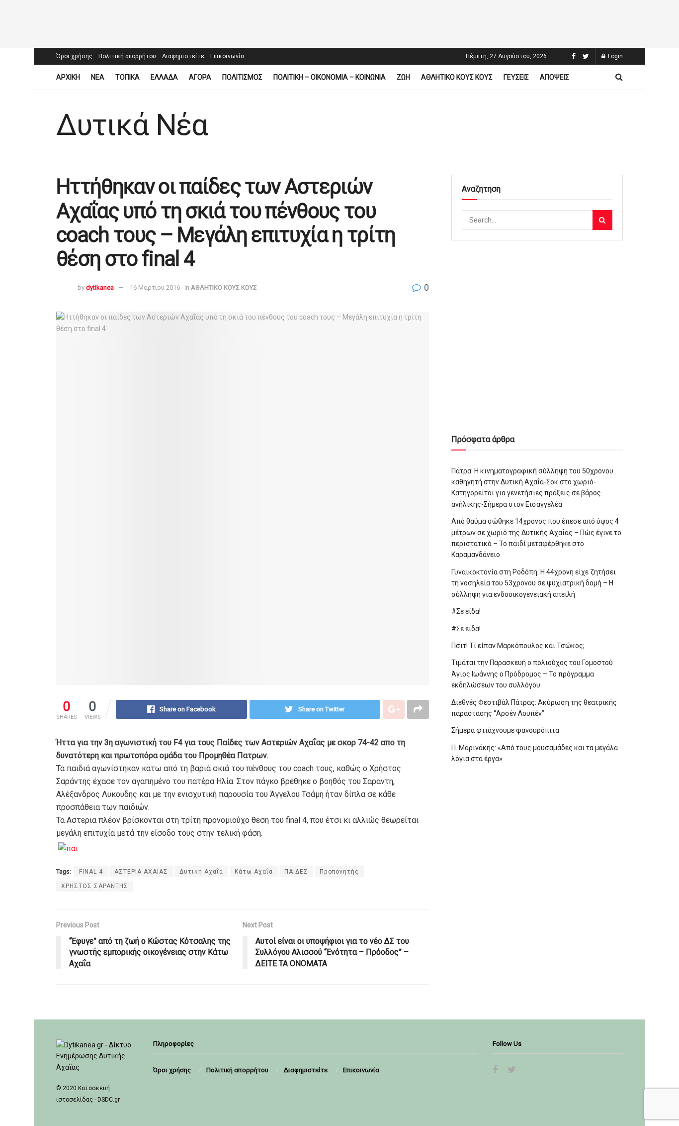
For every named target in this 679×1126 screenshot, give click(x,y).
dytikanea (100, 287)
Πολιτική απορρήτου (127, 56)
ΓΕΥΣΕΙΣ (516, 77)
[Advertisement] (339, 22)
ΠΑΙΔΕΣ (296, 871)
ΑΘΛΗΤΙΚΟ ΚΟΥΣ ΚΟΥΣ (457, 77)
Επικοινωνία (227, 56)
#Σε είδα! (466, 611)
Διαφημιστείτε (183, 56)
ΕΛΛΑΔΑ (164, 77)
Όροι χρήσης (74, 56)
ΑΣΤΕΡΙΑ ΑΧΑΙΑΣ (141, 871)
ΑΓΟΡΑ (200, 77)
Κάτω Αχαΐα (254, 871)
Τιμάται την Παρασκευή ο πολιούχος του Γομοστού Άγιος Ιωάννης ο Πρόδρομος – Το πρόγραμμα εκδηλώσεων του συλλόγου (532, 674)
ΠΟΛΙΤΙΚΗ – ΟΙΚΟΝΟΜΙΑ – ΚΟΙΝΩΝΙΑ (329, 77)
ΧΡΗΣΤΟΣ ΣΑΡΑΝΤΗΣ (94, 886)
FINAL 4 (91, 871)
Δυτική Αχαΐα (201, 871)
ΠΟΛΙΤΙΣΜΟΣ (242, 77)
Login (614, 56)
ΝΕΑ (97, 77)
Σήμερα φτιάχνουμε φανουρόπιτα (505, 730)
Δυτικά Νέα (132, 125)
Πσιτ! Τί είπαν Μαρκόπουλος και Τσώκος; (518, 646)
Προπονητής (339, 871)
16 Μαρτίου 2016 (155, 287)
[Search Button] (602, 220)
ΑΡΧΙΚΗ (68, 77)
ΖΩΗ (403, 77)
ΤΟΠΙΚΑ (127, 77)
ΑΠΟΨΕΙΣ (554, 77)
